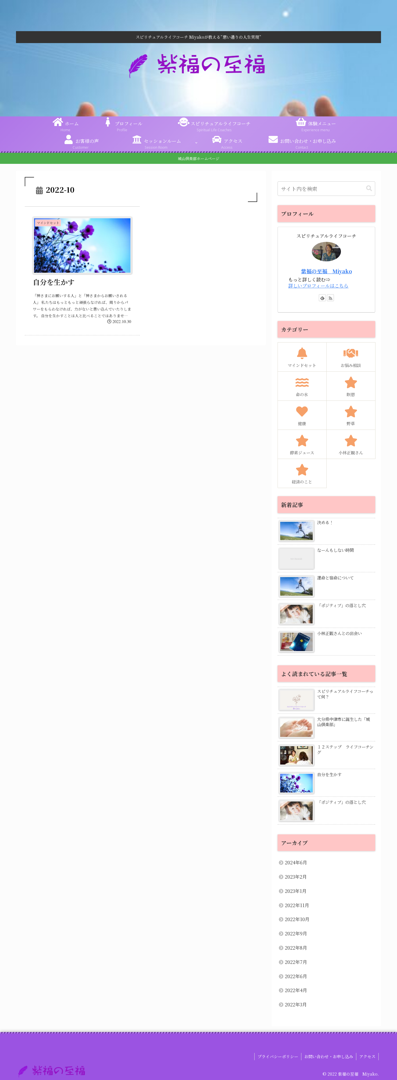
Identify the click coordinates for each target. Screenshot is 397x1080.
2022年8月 (296, 947)
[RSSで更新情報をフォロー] (330, 297)
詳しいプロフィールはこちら (318, 285)
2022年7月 (296, 962)
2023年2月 (296, 876)
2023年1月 (296, 891)
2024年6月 (296, 862)
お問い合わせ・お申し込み (328, 1056)
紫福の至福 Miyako (326, 271)
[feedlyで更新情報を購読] (322, 297)
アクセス (367, 1056)
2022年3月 (296, 1004)
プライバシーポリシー (277, 1056)
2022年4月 (296, 990)
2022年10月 (297, 919)
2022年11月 (297, 905)
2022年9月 (296, 933)
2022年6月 (296, 976)
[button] (369, 188)
